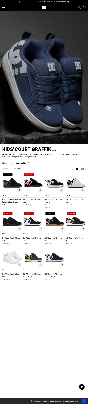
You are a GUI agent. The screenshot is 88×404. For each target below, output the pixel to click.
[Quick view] (19, 190)
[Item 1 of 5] (33, 183)
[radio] (5, 193)
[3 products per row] (73, 169)
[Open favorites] (82, 387)
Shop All (5, 163)
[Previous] (19, 2)
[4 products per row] (78, 169)
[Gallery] (12, 183)
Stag (12, 163)
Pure (29, 163)
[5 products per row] (82, 169)
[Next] (69, 2)
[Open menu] (3, 7)
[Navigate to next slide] (41, 193)
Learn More (75, 401)
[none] (12, 193)
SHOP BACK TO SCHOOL (52, 2)
